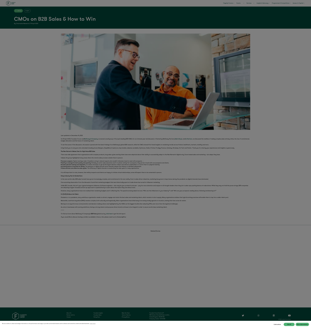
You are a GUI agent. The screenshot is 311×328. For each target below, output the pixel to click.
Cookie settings (277, 324)
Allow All (289, 324)
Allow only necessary (302, 324)
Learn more (92, 323)
